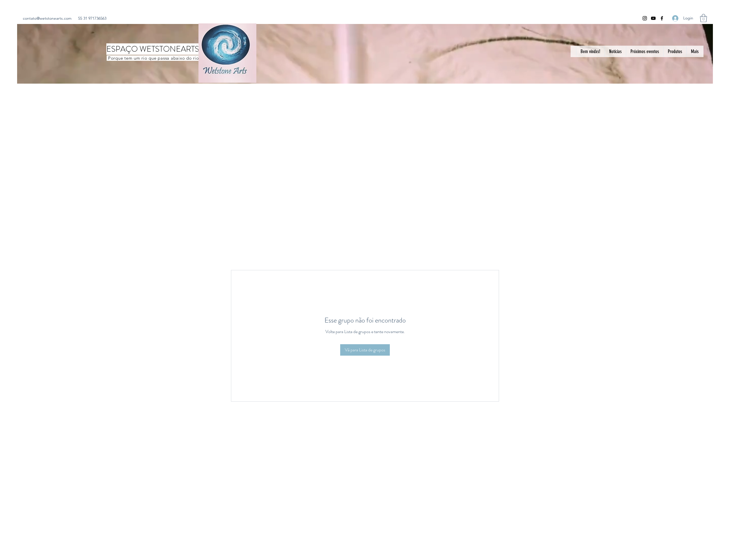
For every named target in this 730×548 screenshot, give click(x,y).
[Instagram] (645, 18)
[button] (703, 18)
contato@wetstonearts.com (47, 18)
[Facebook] (662, 18)
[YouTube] (653, 18)
